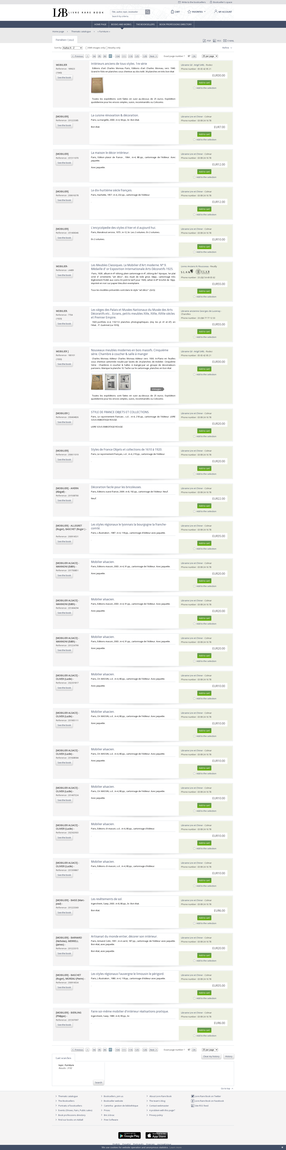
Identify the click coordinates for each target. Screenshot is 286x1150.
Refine (226, 47)
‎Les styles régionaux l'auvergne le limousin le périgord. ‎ (128, 974)
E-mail (231, 40)
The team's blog (157, 1100)
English (116, 1144)
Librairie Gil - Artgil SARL (192, 64)
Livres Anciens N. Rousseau (195, 266)
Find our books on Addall (70, 1119)
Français (150, 1144)
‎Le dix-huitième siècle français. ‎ (112, 190)
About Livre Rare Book (160, 1096)
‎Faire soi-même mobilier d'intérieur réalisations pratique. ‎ (130, 1011)
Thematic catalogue (81, 31)
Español (126, 1144)
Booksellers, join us (113, 1096)
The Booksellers (145, 24)
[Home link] (77, 12)
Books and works (121, 24)
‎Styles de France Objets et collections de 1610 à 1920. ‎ (127, 449)
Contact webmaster (159, 1105)
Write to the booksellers (193, 2)
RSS (219, 40)
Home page (100, 24)
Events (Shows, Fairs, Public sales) (75, 1110)
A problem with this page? (162, 1110)
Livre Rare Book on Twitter (207, 1096)
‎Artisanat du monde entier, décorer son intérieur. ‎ (124, 936)
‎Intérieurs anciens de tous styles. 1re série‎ (119, 64)
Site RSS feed (201, 1105)
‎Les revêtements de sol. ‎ (107, 899)
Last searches (63, 1058)
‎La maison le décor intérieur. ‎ (110, 153)
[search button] (147, 12)
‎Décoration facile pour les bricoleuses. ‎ (116, 487)
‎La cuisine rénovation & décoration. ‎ (115, 115)
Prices (107, 1110)
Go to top (226, 1088)
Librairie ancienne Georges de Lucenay (200, 311)
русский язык (164, 1144)
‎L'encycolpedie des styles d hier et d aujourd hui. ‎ (124, 228)
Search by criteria (120, 16)
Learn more (175, 1147)
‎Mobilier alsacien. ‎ (103, 562)
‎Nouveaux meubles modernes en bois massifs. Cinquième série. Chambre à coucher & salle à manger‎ (129, 352)
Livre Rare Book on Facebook (209, 1100)
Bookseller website (113, 1100)
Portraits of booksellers (70, 1105)
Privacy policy (156, 1115)
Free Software (111, 1119)
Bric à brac (109, 1115)
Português (138, 1144)
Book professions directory (176, 24)
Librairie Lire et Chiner (192, 116)
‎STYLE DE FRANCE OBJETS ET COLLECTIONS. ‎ (120, 412)
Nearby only (114, 47)
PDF (209, 40)
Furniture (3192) (65, 39)
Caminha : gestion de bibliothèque (121, 1105)
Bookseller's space (222, 2)
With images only (97, 47)
